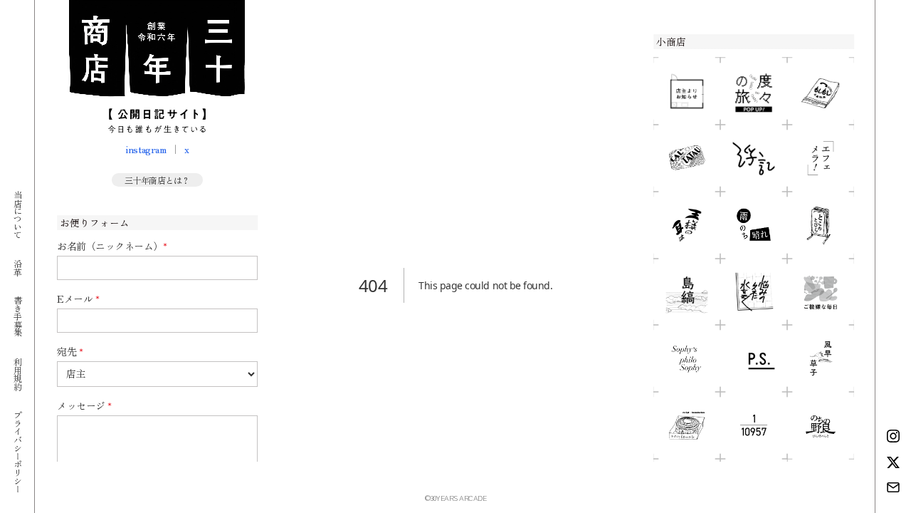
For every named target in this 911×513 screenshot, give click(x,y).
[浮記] (753, 158)
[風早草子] (820, 358)
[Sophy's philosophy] (686, 358)
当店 (17, 214)
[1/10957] (753, 425)
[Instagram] (893, 436)
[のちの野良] (820, 425)
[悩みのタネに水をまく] (753, 292)
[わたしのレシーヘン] (686, 425)
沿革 (17, 267)
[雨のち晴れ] (753, 225)
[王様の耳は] (686, 225)
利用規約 (17, 373)
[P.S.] (753, 358)
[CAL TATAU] (686, 158)
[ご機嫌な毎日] (820, 292)
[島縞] (686, 292)
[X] (893, 462)
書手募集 (17, 316)
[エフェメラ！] (820, 158)
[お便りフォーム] (893, 487)
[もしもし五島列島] (820, 91)
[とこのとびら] (820, 225)
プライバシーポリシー (17, 451)
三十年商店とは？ (157, 180)
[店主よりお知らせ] (686, 91)
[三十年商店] (157, 66)
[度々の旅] (753, 91)
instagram (145, 149)
